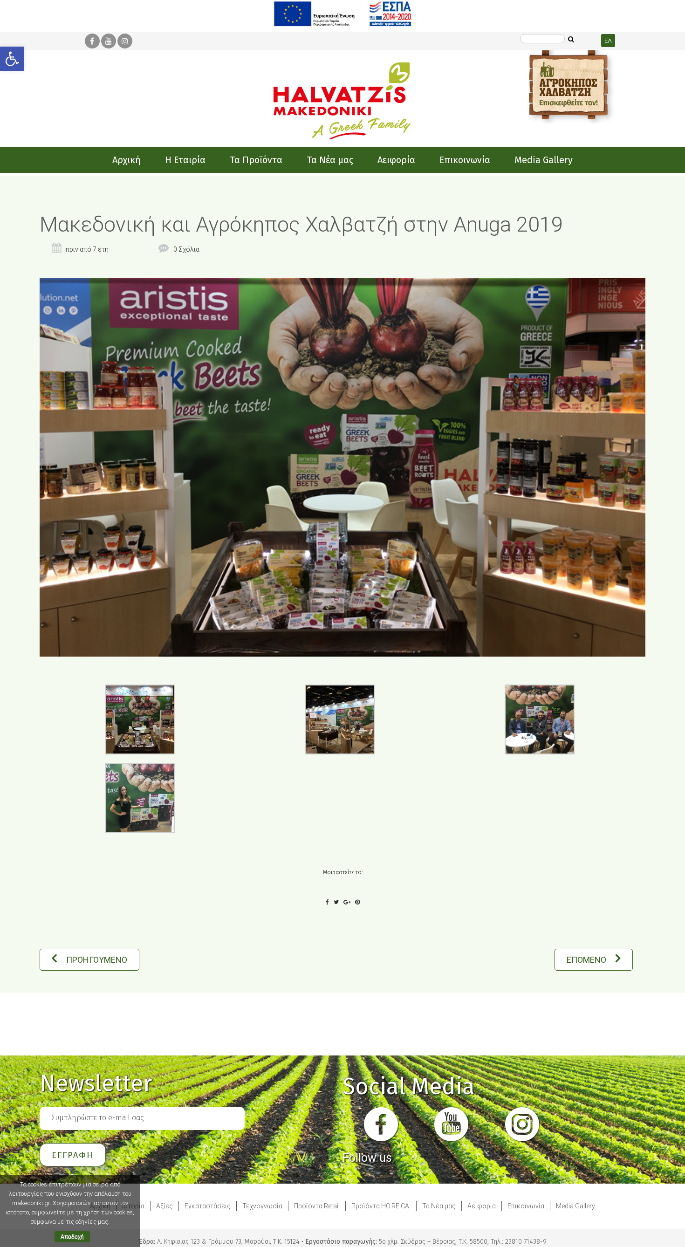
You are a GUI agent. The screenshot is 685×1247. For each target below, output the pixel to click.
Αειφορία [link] (481, 1206)
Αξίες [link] (164, 1206)
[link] (12, 59)
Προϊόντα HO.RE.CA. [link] (381, 1206)
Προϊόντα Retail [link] (317, 1206)
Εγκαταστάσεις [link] (208, 1206)
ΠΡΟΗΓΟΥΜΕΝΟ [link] (96, 960)
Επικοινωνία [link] (525, 1206)
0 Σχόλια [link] (186, 249)
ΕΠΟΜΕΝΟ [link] (586, 960)
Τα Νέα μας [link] (439, 1206)
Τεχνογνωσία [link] (262, 1206)
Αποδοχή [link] (72, 1236)
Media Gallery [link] (575, 1206)
